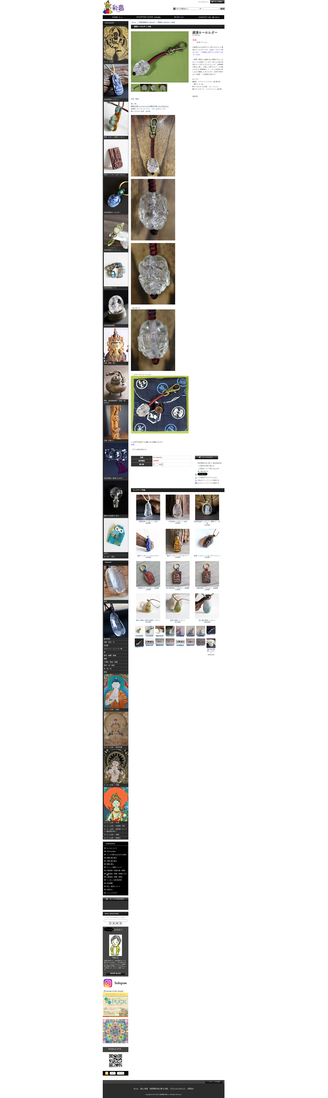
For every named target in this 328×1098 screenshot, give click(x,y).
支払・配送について (148, 17)
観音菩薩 (107, 639)
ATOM (120, 1073)
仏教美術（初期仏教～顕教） (116, 870)
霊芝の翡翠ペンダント (177, 620)
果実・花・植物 (109, 665)
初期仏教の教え (111, 858)
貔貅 (105, 659)
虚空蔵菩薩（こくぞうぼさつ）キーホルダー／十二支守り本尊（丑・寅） (190, 636)
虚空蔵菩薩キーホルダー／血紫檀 (177, 588)
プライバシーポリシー (178, 1088)
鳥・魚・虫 (107, 669)
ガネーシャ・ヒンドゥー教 (113, 649)
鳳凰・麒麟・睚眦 (110, 655)
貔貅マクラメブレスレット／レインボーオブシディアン (190, 645)
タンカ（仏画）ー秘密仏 (112, 838)
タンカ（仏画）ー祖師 (111, 835)
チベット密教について (114, 867)
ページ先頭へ (214, 1081)
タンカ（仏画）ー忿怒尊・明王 (114, 826)
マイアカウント (203, 2)
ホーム (118, 17)
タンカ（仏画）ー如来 (111, 709)
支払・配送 (144, 1088)
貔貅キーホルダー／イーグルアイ (139, 647)
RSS (113, 1073)
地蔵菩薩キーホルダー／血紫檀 (207, 588)
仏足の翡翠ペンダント (149, 636)
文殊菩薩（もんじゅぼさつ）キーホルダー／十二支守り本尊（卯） (201, 636)
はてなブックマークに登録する (208, 483)
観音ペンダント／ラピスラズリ (148, 556)
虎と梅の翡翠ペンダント (207, 620)
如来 (105, 601)
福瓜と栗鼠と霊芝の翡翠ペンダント (148, 620)
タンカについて (111, 848)
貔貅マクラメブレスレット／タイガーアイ (201, 645)
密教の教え (110, 864)
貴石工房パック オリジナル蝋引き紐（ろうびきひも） (150, 106)
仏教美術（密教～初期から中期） (116, 874)
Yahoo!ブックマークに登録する (208, 480)
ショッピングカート (217, 1)
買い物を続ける (203, 471)
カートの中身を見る (115, 899)
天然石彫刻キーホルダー (147, 22)
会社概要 (109, 883)
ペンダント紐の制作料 (114, 880)
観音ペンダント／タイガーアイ (177, 556)
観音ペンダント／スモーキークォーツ (207, 556)
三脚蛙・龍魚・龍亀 (111, 662)
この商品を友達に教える (206, 466)
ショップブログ (178, 17)
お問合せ (209, 17)
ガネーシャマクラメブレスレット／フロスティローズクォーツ (149, 645)
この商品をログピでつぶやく (208, 477)
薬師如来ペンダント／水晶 (148, 521)
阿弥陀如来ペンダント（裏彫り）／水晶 (207, 522)
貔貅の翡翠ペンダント (160, 636)
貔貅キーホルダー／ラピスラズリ (211, 634)
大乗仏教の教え (111, 861)
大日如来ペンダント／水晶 (177, 521)
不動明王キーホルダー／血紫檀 (148, 588)
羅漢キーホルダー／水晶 (166, 22)
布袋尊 (106, 645)
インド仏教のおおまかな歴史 (116, 855)
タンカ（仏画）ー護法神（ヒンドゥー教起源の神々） (115, 830)
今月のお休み (111, 851)
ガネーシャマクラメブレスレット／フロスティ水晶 (180, 645)
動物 (105, 672)
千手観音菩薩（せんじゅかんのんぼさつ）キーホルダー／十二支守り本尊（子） (180, 636)
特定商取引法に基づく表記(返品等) (210, 463)
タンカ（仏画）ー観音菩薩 (113, 747)
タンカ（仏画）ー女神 (111, 822)
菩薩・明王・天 (109, 642)
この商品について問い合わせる (208, 468)
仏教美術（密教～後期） (114, 877)
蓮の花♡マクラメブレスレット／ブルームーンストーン (160, 645)
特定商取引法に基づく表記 (159, 1088)
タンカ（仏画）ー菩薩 (111, 785)
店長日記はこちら (115, 973)
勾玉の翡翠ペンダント (139, 636)
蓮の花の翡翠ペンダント (211, 651)
